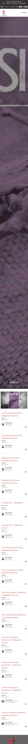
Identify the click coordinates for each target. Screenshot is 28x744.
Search (7, 6)
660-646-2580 (14, 6)
